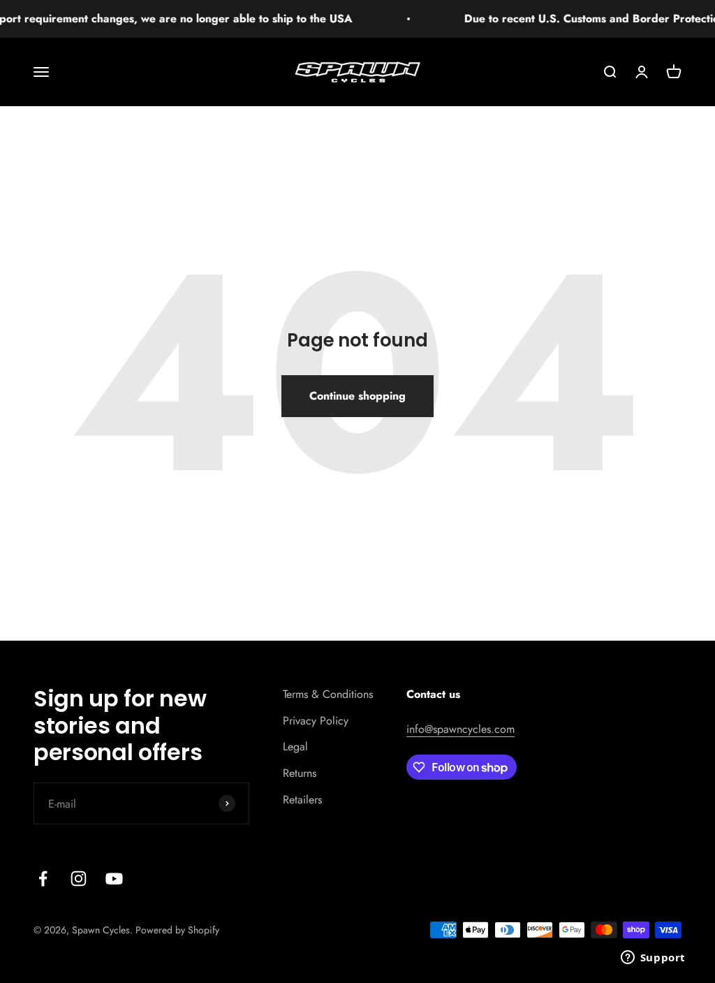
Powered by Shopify (177, 930)
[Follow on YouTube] (114, 878)
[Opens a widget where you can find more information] (653, 958)
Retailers (302, 800)
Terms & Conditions (328, 694)
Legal (295, 746)
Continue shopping (357, 396)
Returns (299, 773)
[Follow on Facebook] (43, 878)
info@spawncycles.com (460, 729)
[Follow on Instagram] (78, 878)
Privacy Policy (315, 721)
